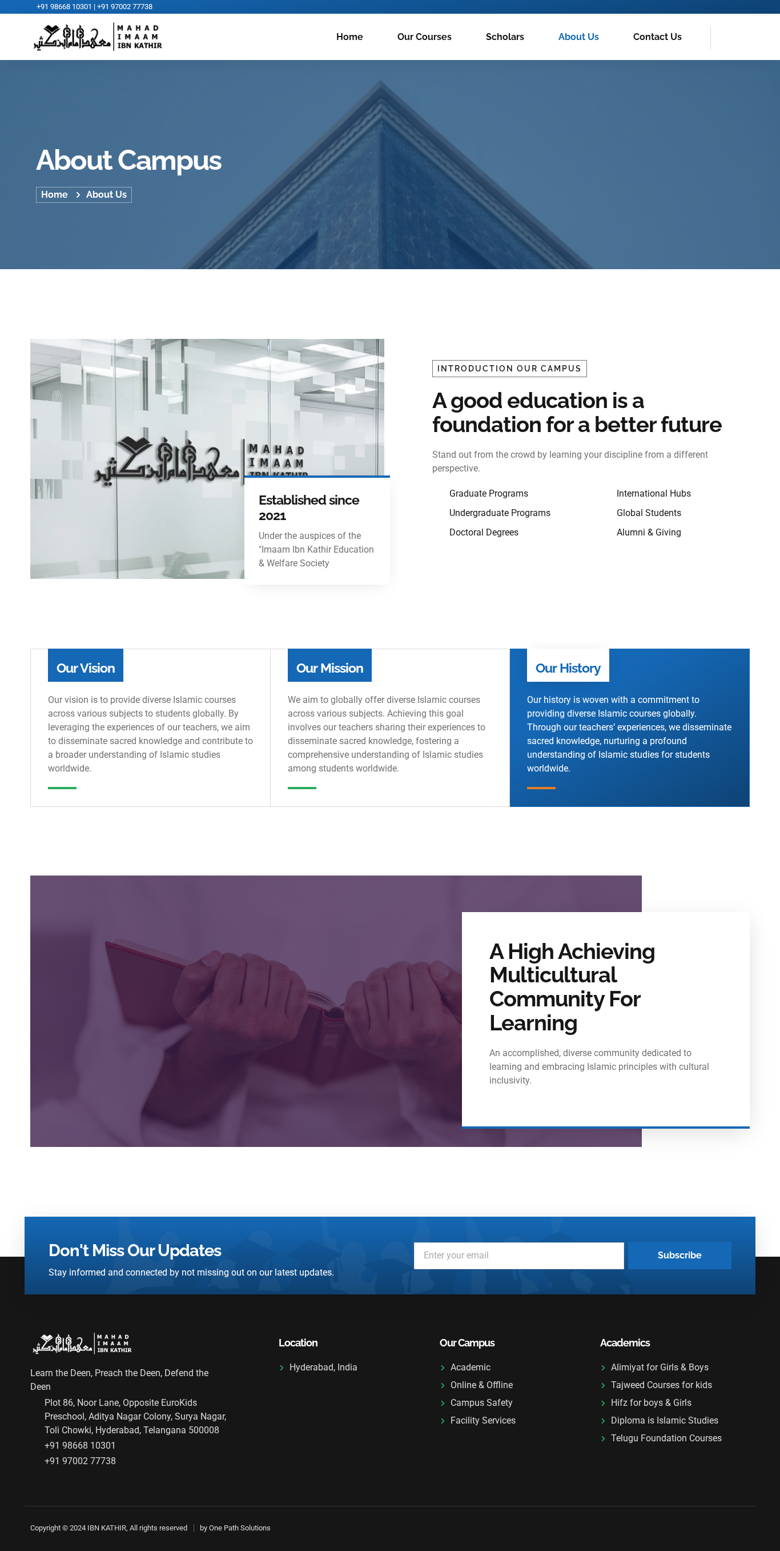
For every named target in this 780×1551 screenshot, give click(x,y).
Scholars (505, 36)
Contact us (657, 36)
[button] (725, 38)
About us (578, 36)
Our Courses (424, 36)
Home (349, 36)
